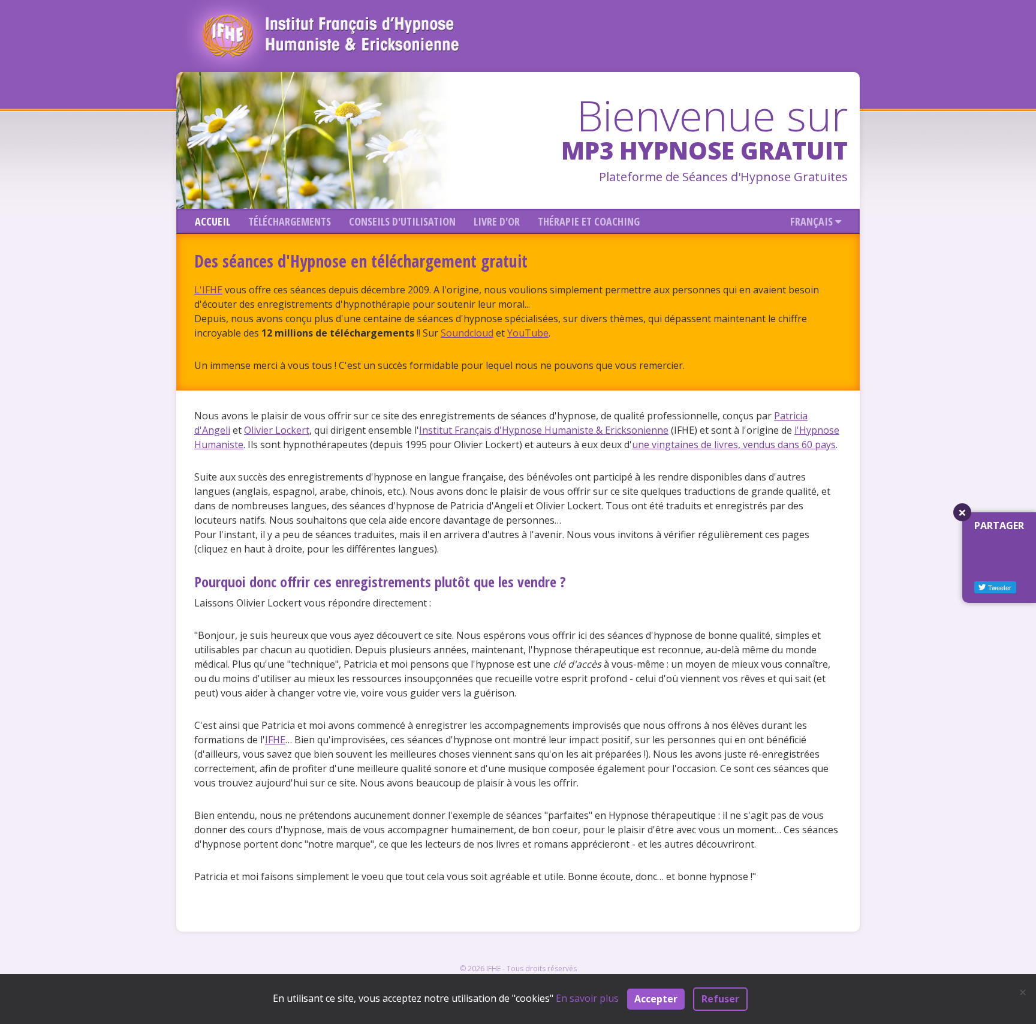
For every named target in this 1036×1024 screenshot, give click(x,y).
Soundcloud (467, 333)
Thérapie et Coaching (589, 221)
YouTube (528, 333)
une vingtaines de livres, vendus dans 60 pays (734, 444)
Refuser (720, 998)
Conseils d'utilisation (402, 221)
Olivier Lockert (276, 430)
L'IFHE (208, 289)
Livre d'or (497, 221)
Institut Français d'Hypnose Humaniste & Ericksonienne (543, 430)
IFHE (275, 739)
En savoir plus (587, 998)
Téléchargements (289, 221)
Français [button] (812, 221)
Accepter (655, 998)
